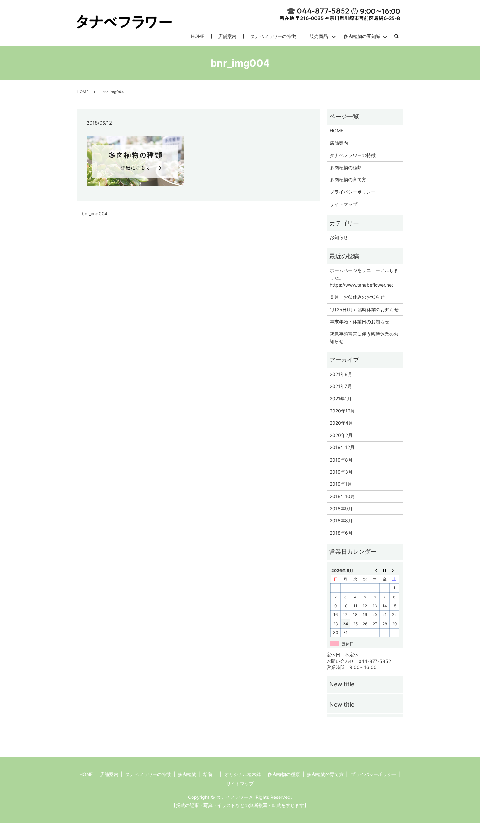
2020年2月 (341, 435)
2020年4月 (341, 423)
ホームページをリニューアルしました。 (364, 273)
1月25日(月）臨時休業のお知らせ (364, 309)
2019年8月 (341, 459)
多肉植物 (187, 774)
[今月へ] (385, 570)
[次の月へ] (394, 570)
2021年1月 (341, 398)
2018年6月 (341, 533)
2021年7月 (341, 386)
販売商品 (319, 36)
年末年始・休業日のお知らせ (359, 321)
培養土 (210, 774)
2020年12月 (342, 410)
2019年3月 (341, 472)
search (399, 36)
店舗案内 (227, 36)
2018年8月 (341, 520)
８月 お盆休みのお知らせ (357, 297)
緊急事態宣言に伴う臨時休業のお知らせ (364, 337)
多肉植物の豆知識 (362, 36)
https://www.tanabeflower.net (361, 285)
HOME (197, 36)
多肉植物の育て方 (348, 179)
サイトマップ (343, 204)
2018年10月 (342, 496)
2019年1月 (341, 484)
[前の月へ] (375, 570)
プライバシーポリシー (353, 191)
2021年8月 (341, 374)
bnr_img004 (94, 213)
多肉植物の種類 (346, 167)
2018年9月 (341, 508)
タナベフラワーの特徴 (273, 36)
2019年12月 (342, 447)
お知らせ (339, 237)
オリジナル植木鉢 (242, 774)
